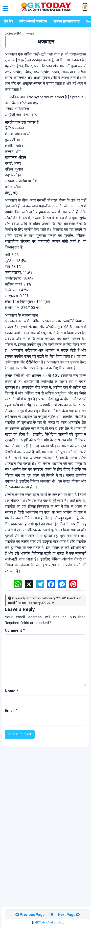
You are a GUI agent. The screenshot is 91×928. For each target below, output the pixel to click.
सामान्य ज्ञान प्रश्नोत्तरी (67, 21)
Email (11, 710)
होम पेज (8, 21)
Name (11, 691)
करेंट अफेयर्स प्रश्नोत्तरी (33, 21)
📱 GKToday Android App (47, 922)
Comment (15, 630)
